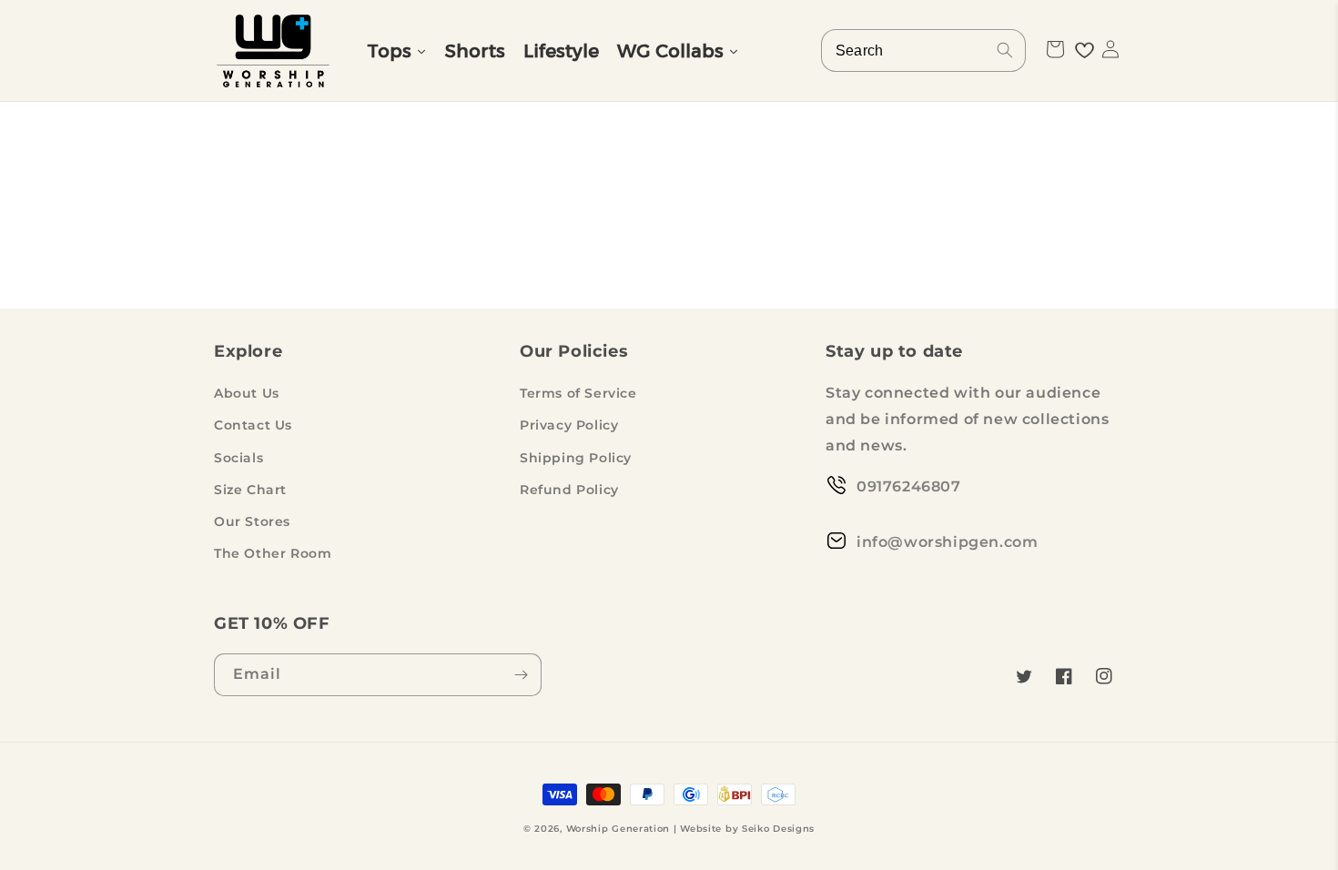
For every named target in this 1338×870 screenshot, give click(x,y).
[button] (1055, 49)
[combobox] (924, 50)
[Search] (1005, 50)
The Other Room (272, 553)
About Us (246, 393)
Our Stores (252, 521)
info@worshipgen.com (947, 542)
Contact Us (253, 425)
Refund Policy (569, 489)
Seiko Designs (778, 829)
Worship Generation (618, 829)
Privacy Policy (569, 425)
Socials (238, 458)
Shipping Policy (576, 458)
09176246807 (909, 486)
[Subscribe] (521, 674)
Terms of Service (578, 393)
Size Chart (250, 489)
